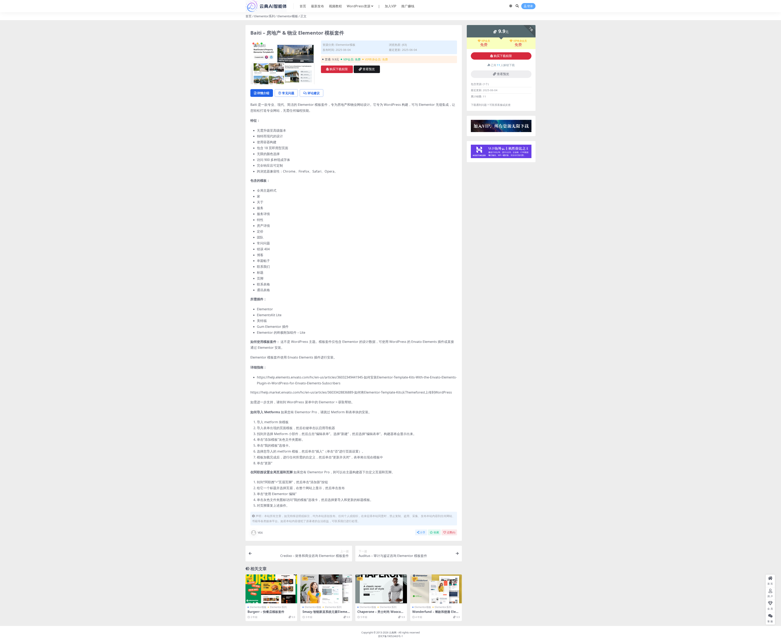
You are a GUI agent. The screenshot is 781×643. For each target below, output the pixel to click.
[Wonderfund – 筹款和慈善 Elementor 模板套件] (436, 589)
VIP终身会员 (520, 40)
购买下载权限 (338, 69)
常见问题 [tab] (288, 93)
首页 (303, 6)
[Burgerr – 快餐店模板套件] (271, 589)
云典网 (392, 632)
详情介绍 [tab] (263, 93)
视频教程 (335, 6)
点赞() (451, 532)
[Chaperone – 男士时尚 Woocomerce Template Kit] (381, 589)
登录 (530, 6)
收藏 (436, 532)
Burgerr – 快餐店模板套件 (266, 612)
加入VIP (390, 6)
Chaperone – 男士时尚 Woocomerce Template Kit (380, 613)
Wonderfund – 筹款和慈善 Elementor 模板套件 (435, 613)
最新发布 (317, 6)
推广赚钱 (407, 6)
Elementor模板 (287, 16)
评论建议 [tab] (314, 93)
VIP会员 (485, 40)
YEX (260, 532)
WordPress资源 (358, 6)
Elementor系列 (264, 16)
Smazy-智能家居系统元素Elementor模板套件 (325, 613)
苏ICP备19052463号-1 (390, 636)
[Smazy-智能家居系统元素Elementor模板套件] (326, 589)
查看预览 (369, 69)
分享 (422, 532)
